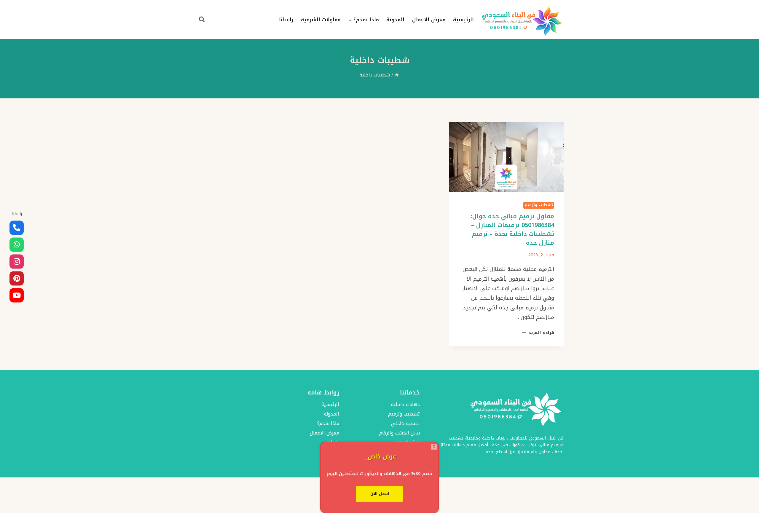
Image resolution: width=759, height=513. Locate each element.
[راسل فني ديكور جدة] (16, 244)
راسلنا (286, 19)
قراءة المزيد (538, 333)
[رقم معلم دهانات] (16, 227)
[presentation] (506, 157)
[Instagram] (16, 261)
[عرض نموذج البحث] (201, 19)
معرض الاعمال (429, 19)
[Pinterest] (16, 278)
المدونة (395, 19)
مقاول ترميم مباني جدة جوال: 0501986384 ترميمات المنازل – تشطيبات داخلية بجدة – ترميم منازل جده (512, 229)
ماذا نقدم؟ (328, 423)
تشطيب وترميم (538, 205)
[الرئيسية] (397, 75)
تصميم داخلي (405, 423)
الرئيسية (463, 19)
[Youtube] (16, 295)
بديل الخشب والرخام (399, 432)
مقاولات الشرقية (321, 19)
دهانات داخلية (405, 404)
